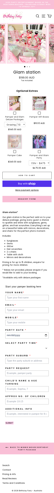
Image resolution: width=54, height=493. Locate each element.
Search (6, 465)
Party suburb (18, 355)
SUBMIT (9, 423)
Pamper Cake (15, 155)
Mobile (11, 317)
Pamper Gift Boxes (39, 116)
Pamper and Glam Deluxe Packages (14, 118)
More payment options (27, 190)
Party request (17, 368)
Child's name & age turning (21, 382)
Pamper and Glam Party (39, 156)
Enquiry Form (27, 199)
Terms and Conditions (13, 483)
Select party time (21, 343)
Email (10, 305)
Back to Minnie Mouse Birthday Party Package (29, 448)
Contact (6, 470)
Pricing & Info (9, 474)
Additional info (18, 409)
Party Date (15, 330)
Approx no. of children (25, 396)
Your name (14, 292)
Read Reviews (9, 478)
